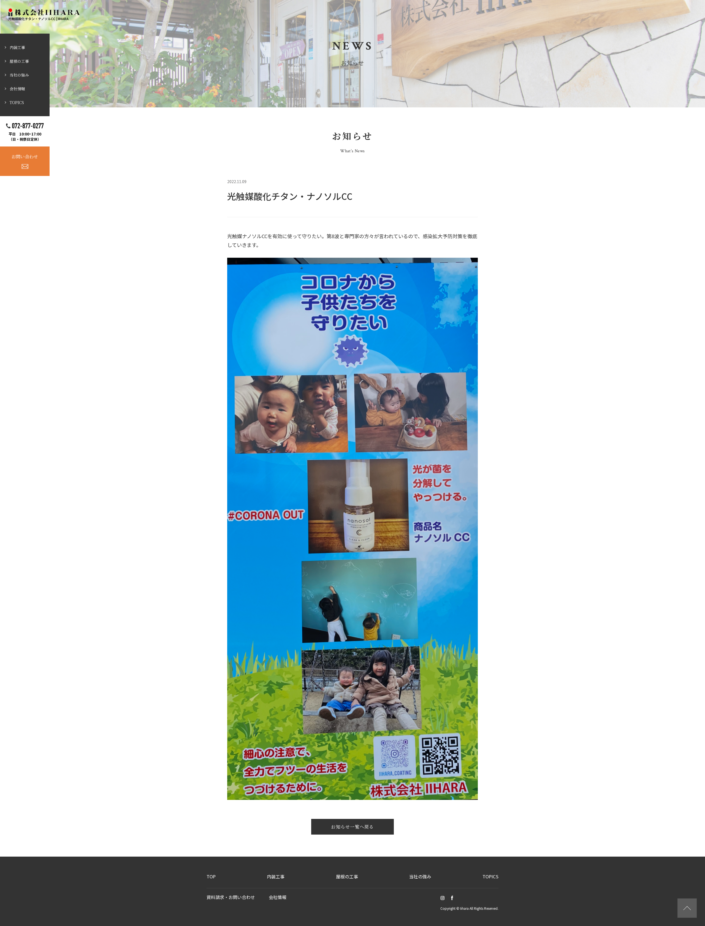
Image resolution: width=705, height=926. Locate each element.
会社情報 (17, 88)
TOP (211, 876)
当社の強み (19, 75)
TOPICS (17, 102)
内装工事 (17, 47)
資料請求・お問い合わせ (231, 897)
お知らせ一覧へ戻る (352, 827)
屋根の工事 (19, 61)
